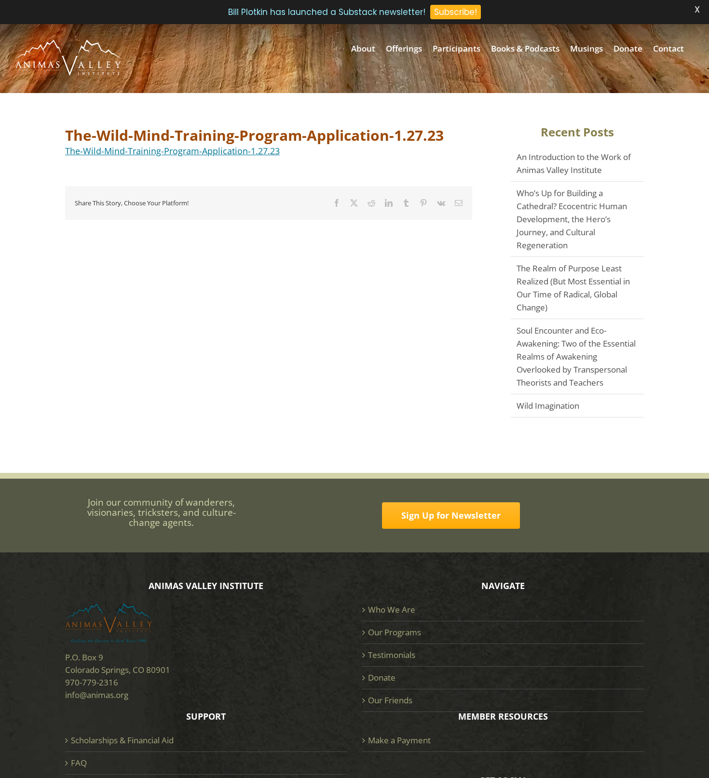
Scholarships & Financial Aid (122, 740)
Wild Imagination (548, 405)
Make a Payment (399, 740)
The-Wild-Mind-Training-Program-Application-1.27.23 (172, 151)
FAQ (79, 762)
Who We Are (391, 609)
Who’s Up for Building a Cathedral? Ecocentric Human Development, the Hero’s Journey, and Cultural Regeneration (572, 219)
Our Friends (390, 700)
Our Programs (394, 632)
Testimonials (391, 654)
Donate (381, 677)
